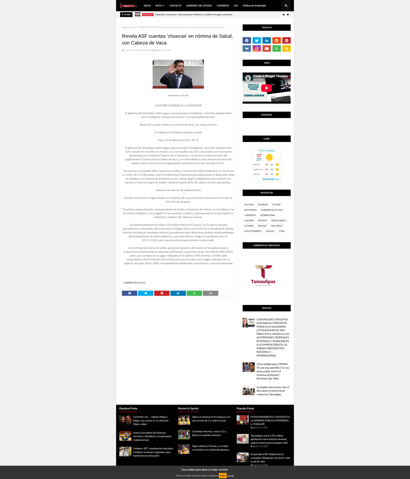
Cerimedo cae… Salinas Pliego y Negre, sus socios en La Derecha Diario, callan (150, 420)
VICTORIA (276, 204)
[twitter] (257, 40)
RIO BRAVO (263, 204)
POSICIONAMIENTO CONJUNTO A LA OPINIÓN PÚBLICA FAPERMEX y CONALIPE (270, 420)
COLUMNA (249, 220)
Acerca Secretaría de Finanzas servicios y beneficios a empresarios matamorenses (152, 436)
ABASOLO (262, 225)
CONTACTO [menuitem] (175, 5)
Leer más (230, 476)
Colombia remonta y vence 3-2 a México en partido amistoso (209, 433)
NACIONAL (249, 204)
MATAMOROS (250, 210)
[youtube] (266, 48)
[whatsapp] (276, 48)
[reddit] (276, 40)
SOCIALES (270, 231)
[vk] (247, 48)
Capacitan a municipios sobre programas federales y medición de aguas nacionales (194, 14)
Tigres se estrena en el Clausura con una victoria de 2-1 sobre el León (211, 418)
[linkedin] (266, 40)
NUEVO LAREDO (278, 220)
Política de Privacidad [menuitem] (254, 5)
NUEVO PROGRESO (252, 231)
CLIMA (282, 231)
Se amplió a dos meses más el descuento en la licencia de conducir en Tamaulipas (273, 391)
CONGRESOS (250, 215)
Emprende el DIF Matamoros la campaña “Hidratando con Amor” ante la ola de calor (270, 458)
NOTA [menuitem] (159, 5)
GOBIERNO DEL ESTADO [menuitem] (199, 5)
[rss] (286, 48)
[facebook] (247, 40)
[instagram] (257, 48)
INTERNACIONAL (267, 215)
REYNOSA (262, 220)
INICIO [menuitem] (147, 5)
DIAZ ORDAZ (276, 225)
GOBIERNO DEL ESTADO (149, 27)
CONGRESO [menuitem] (223, 5)
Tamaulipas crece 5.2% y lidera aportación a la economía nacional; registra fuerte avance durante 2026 (269, 439)
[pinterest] (286, 40)
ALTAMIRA (249, 225)
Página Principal (129, 27)
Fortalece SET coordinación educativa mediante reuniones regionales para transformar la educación (153, 452)
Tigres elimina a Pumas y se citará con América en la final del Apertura (210, 448)
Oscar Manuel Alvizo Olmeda (137, 50)
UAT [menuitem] (236, 5)
